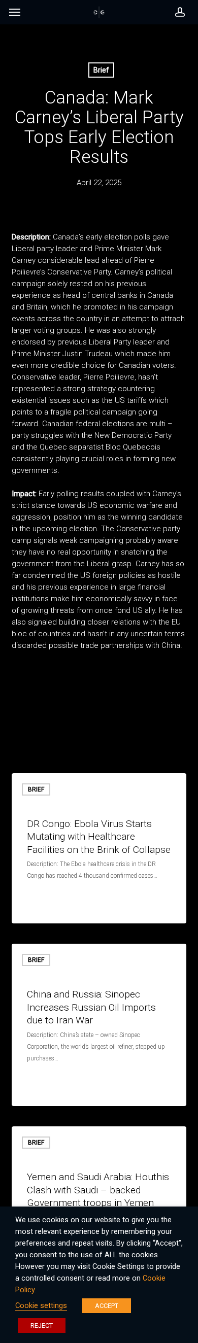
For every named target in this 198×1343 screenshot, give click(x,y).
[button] (14, 14)
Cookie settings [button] (41, 1305)
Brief (101, 70)
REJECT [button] (41, 1325)
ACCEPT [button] (106, 1306)
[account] (177, 12)
